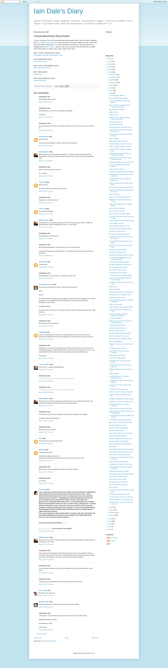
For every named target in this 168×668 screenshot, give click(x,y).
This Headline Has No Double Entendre (121, 449)
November (112, 77)
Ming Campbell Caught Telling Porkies (121, 307)
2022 (109, 59)
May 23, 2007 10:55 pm (46, 392)
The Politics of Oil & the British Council (121, 452)
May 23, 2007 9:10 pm (46, 191)
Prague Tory (38, 74)
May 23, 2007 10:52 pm (46, 381)
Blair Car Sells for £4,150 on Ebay (119, 214)
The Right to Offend (115, 318)
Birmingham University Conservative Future (48, 55)
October (112, 80)
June (111, 90)
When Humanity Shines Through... (119, 226)
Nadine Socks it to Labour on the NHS (121, 392)
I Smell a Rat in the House (117, 297)
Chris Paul (42, 182)
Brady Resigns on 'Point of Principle (120, 127)
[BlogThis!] (62, 86)
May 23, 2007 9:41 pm (46, 255)
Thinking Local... (114, 115)
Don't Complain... (114, 138)
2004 (109, 524)
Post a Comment (42, 634)
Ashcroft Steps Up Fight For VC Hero (120, 144)
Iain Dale (112, 541)
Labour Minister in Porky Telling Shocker (121, 220)
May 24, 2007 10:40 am (46, 531)
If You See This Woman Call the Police (121, 187)
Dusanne (42, 450)
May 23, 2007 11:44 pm (46, 405)
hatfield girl (42, 332)
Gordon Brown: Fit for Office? (118, 479)
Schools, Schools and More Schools (120, 229)
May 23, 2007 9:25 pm (46, 238)
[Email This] (60, 86)
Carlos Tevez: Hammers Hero (118, 476)
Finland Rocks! (113, 487)
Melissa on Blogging (115, 341)
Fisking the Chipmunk (116, 122)
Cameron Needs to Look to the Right (120, 275)
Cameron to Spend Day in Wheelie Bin (121, 292)
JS (110, 544)
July (110, 88)
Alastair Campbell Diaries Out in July (120, 438)
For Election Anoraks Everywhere (119, 234)
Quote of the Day (114, 194)
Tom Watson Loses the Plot (117, 348)
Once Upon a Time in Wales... (118, 249)
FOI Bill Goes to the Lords (117, 231)
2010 (109, 64)
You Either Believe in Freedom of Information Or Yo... (119, 377)
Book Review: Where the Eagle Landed (121, 474)
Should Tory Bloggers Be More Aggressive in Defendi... (118, 314)
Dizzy (39, 42)
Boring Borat (113, 446)
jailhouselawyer (44, 152)
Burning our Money (50, 42)
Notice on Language (115, 304)
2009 (109, 67)
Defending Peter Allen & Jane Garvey (120, 464)
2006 (109, 519)
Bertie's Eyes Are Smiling (117, 208)
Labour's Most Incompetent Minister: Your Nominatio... (120, 278)
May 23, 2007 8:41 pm (46, 145)
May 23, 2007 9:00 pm (46, 161)
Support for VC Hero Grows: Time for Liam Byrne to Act (120, 158)
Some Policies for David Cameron (119, 454)
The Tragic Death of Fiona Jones (119, 336)
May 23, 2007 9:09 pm (46, 176)
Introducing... (113, 287)
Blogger (92, 653)
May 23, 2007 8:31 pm (46, 117)
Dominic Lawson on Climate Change (120, 338)
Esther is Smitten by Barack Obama (120, 146)
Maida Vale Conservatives (42, 68)
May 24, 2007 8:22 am (46, 472)
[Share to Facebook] (66, 86)
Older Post (95, 638)
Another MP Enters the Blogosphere (120, 444)
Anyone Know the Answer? (117, 328)
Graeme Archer (44, 602)
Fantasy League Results (116, 330)
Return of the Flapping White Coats (120, 197)
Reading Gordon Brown (116, 430)
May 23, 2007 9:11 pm (46, 202)
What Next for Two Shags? (117, 355)
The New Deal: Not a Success (118, 389)
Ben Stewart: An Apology (116, 109)
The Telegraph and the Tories (118, 267)
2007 (109, 72)
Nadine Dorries (50, 47)
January (112, 515)
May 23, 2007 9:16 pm (46, 227)
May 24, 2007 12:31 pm (46, 573)
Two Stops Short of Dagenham (118, 428)
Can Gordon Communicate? (118, 270)
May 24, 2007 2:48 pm (46, 607)
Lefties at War (113, 112)
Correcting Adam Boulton (117, 95)
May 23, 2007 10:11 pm (46, 278)
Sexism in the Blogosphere (117, 252)
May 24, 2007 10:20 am (46, 483)
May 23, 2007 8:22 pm (46, 102)
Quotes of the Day (114, 289)
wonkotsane (43, 262)
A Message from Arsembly (117, 325)
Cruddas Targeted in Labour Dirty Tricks (121, 162)
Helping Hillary (113, 373)
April (111, 507)
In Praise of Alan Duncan (116, 169)
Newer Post (37, 638)
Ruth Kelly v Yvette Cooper (117, 358)
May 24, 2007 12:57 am (46, 432)
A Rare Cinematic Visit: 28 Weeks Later (121, 499)
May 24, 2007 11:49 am (46, 559)
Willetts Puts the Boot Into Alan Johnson (121, 255)
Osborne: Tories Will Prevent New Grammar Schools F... (119, 118)
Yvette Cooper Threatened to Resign (120, 408)
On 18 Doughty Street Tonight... (118, 98)
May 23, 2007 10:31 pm (46, 339)
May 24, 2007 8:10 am (46, 443)
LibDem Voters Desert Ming (117, 436)
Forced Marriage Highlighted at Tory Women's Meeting (120, 258)
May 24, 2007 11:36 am (46, 544)
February (112, 512)
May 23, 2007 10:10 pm (46, 267)
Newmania (42, 489)
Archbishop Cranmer (40, 61)
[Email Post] (55, 86)
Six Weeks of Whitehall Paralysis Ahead (121, 399)
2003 (109, 527)
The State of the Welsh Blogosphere (120, 333)
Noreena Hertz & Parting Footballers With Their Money (120, 321)
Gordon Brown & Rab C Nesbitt (118, 471)
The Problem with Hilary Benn (118, 484)
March (111, 510)
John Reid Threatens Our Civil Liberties (121, 172)
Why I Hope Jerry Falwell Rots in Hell (120, 422)
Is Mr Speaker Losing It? (116, 223)
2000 (109, 529)
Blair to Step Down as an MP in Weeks (121, 433)
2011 (109, 61)
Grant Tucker (114, 538)
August (111, 85)
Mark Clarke (43, 590)
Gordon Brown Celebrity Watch (118, 461)
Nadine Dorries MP (40, 80)
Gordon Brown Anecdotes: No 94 (119, 494)
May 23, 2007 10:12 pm (46, 314)
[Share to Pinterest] (68, 86)
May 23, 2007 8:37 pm (46, 130)
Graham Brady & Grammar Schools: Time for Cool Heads (120, 154)
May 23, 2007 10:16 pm (46, 326)
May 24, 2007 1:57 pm (46, 595)
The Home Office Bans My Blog (118, 441)
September (113, 82)
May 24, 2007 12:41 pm (46, 584)
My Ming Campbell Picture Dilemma (120, 264)
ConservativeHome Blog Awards (119, 262)
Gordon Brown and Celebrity (118, 273)
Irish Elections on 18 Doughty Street (120, 295)
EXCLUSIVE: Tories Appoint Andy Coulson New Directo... (119, 106)
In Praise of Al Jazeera (116, 124)
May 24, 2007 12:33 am (46, 421)
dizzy (40, 438)
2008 (109, 69)
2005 (109, 521)
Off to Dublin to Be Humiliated (118, 141)
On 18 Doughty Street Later (117, 425)
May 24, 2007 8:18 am (46, 460)
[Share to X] (64, 86)
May (110, 93)
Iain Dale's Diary (58, 11)
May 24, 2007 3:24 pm (46, 630)
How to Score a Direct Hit (117, 211)
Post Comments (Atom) (49, 641)
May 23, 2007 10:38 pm (46, 358)
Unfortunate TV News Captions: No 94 (121, 401)
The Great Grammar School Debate (120, 420)
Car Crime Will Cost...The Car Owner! (120, 497)
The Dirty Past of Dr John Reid (118, 482)
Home (67, 638)
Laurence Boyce (44, 364)
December (112, 74)
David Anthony (43, 136)
